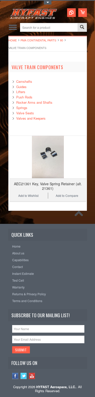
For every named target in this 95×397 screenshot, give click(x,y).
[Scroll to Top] (80, 215)
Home (12, 40)
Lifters (20, 91)
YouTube (32, 376)
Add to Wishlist (28, 195)
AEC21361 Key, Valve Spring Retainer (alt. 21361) (48, 186)
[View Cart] (82, 12)
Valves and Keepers (31, 118)
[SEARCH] (82, 27)
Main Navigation (12, 27)
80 (61, 40)
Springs (21, 107)
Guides (21, 86)
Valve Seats (25, 113)
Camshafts (24, 81)
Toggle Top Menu (47, 3)
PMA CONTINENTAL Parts (38, 40)
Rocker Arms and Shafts (34, 102)
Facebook (15, 376)
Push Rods (24, 97)
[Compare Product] (71, 12)
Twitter (24, 376)
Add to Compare (67, 195)
